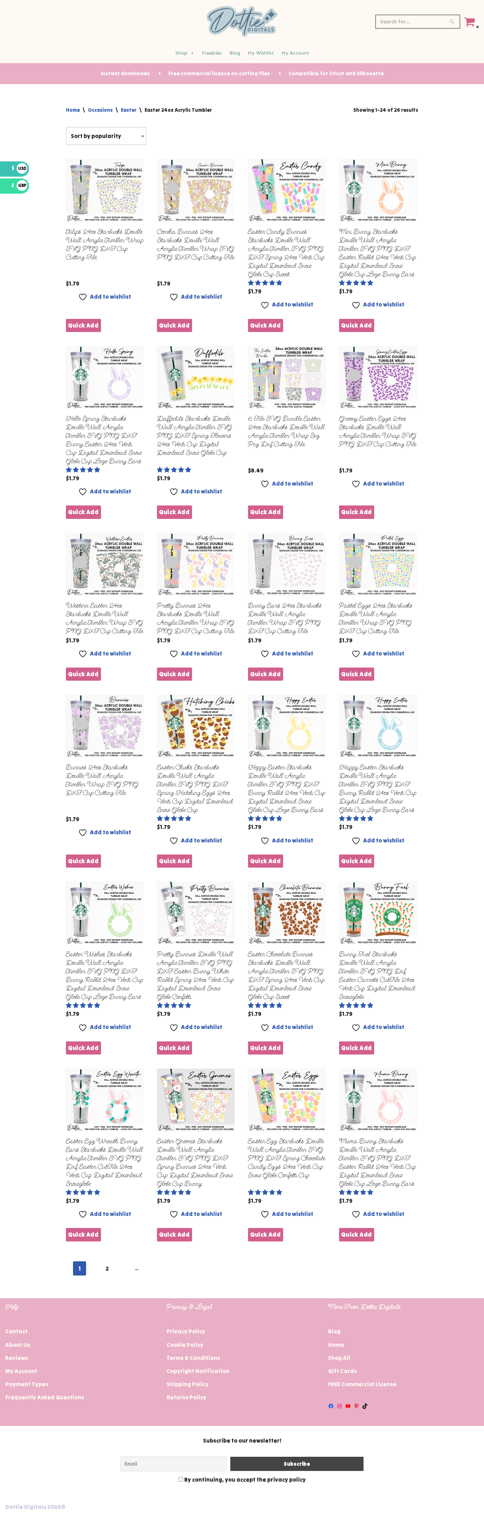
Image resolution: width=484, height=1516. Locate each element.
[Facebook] (331, 1406)
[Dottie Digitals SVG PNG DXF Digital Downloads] (242, 21)
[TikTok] (365, 1406)
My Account (295, 53)
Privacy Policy (186, 1331)
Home (73, 110)
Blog (234, 53)
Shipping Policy (188, 1384)
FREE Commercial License (362, 1384)
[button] (265, 282)
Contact (16, 1331)
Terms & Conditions (193, 1357)
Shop (181, 53)
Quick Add (83, 325)
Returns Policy (186, 1397)
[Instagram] (339, 1406)
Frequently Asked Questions (44, 1397)
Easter (128, 110)
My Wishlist (261, 53)
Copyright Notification (198, 1370)
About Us (17, 1344)
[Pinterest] (356, 1406)
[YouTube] (348, 1406)
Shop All (339, 1357)
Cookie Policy (185, 1344)
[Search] (452, 22)
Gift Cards (342, 1370)
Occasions (100, 110)
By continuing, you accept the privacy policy (244, 1479)
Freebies (212, 53)
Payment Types (26, 1384)
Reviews (16, 1357)
